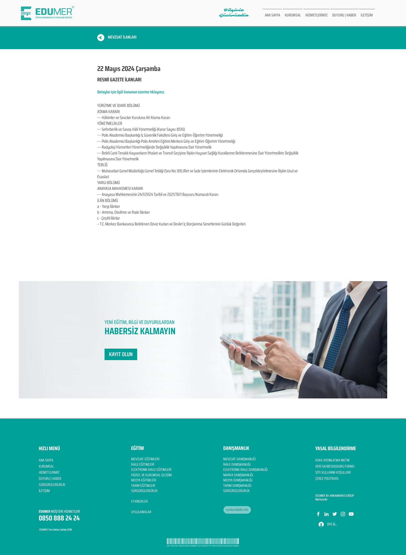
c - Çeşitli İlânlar (108, 218)
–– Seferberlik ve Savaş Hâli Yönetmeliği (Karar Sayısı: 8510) (141, 129)
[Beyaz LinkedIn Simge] (326, 514)
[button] (121, 354)
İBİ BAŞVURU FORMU (341, 466)
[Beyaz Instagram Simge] (343, 514)
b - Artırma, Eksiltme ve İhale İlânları (123, 212)
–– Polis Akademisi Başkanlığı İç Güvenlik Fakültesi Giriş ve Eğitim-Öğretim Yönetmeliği (160, 135)
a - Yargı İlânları (108, 206)
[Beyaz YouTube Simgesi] (351, 514)
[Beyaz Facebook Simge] (318, 514)
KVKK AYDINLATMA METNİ (332, 460)
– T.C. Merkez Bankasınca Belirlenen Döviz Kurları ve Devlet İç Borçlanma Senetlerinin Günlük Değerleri (171, 224)
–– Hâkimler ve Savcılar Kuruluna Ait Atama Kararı (133, 117)
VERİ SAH (321, 466)
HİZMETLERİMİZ (49, 472)
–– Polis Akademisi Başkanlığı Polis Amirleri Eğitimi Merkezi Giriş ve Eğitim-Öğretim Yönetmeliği (166, 141)
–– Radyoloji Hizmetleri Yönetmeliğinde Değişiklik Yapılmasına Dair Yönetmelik (154, 147)
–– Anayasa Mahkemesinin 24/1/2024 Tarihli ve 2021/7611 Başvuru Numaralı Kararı (157, 194)
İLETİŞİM (44, 491)
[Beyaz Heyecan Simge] (335, 514)
